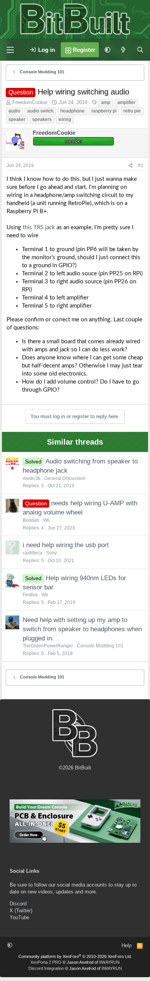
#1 (140, 165)
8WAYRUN (109, 962)
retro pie (132, 111)
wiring (64, 119)
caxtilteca (32, 553)
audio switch (40, 111)
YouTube (19, 917)
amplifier (126, 102)
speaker (16, 119)
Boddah (31, 520)
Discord (18, 904)
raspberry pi (104, 111)
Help (127, 945)
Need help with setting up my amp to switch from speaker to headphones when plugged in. (82, 629)
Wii (46, 520)
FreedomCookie (29, 102)
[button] (107, 49)
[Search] (140, 49)
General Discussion (64, 478)
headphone (72, 111)
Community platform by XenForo (75, 956)
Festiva (30, 594)
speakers (42, 119)
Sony (51, 553)
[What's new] (123, 49)
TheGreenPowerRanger (48, 645)
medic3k (31, 478)
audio (14, 111)
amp (105, 102)
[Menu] (10, 50)
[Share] (130, 165)
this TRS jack (39, 227)
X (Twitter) (21, 910)
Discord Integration (46, 968)
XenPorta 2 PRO (46, 962)
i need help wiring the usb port (66, 545)
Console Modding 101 (100, 645)
